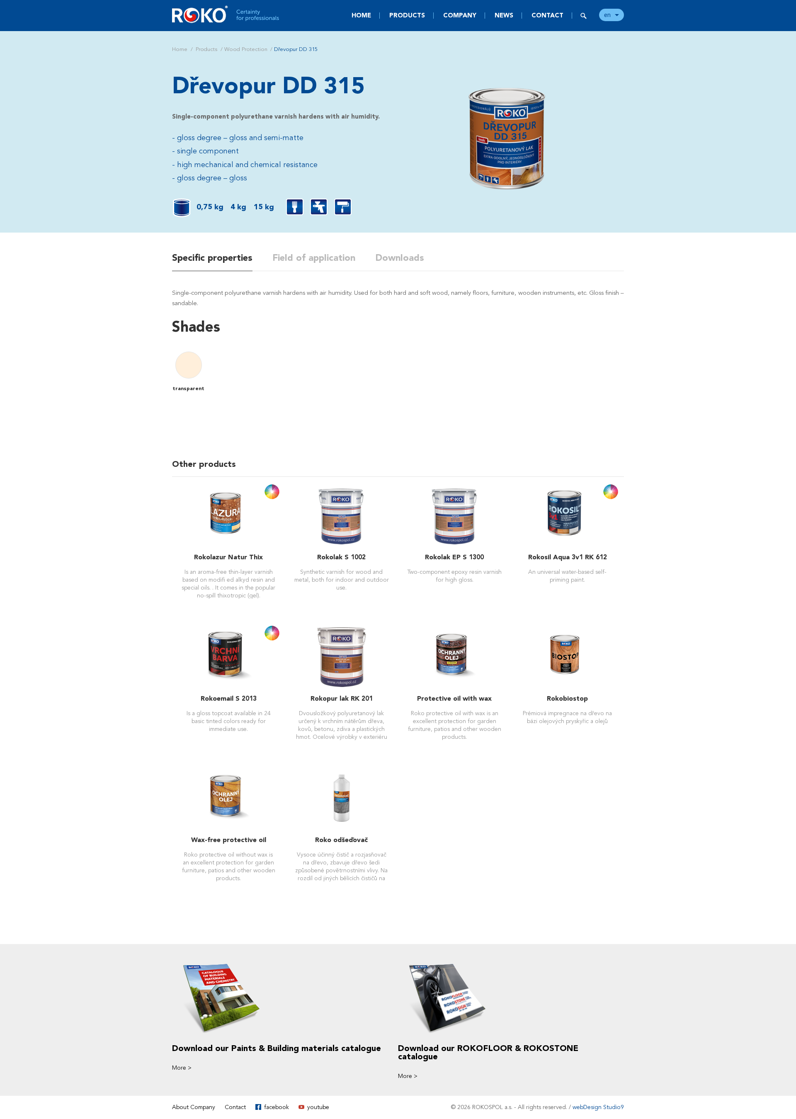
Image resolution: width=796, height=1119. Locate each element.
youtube (318, 1107)
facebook (276, 1107)
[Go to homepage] (226, 14)
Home (361, 15)
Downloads (399, 258)
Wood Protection (245, 49)
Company (459, 15)
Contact (547, 15)
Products (407, 15)
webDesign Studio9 (598, 1107)
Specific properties (212, 258)
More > (182, 1068)
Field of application (313, 258)
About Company (193, 1107)
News (504, 15)
